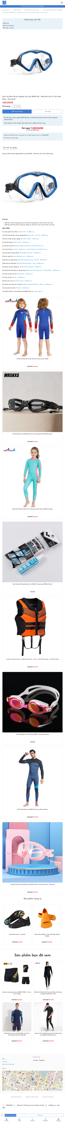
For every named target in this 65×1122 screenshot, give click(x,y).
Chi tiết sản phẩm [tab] (10, 148)
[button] (62, 2)
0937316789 (38, 128)
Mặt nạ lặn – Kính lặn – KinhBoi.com (37, 235)
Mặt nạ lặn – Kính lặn (8, 28)
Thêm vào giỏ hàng (17, 111)
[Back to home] (4, 2)
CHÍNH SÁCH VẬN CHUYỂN (32, 1097)
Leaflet (52, 1090)
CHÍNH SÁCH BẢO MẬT (16, 1097)
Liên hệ (4, 1061)
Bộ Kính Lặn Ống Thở (8, 25)
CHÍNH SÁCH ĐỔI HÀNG (47, 1097)
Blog (3, 1059)
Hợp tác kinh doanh (8, 1064)
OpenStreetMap (58, 1090)
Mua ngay (48, 111)
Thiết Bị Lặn (6, 23)
